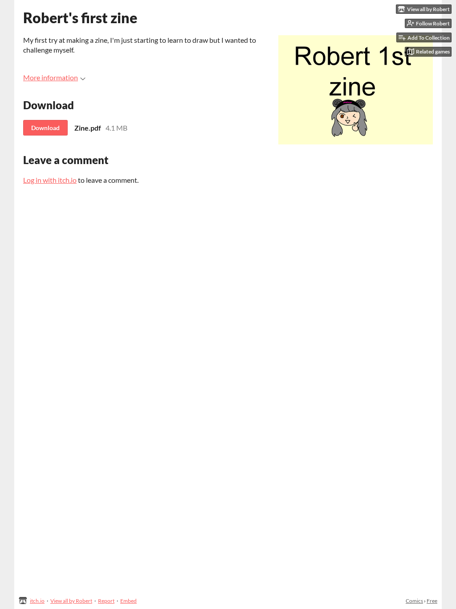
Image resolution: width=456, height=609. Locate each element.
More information (50, 77)
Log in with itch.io (50, 180)
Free (432, 600)
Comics (414, 600)
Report (106, 600)
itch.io (37, 600)
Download (45, 128)
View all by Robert (71, 600)
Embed (128, 600)
